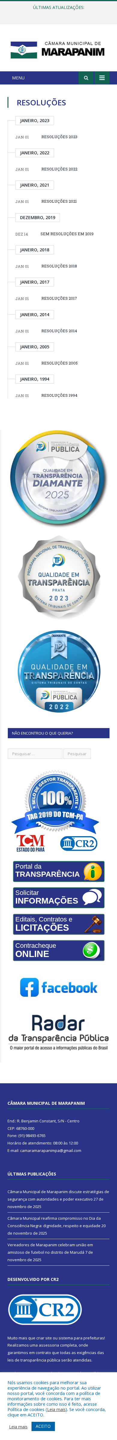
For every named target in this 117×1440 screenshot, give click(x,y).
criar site (44, 1338)
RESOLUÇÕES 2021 (59, 201)
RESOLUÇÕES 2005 (59, 363)
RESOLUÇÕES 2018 (59, 266)
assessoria (49, 1345)
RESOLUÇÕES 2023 (59, 136)
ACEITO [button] (43, 1426)
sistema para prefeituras (81, 1338)
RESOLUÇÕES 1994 (59, 395)
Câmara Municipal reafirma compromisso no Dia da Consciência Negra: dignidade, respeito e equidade (60, 13)
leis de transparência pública (34, 1360)
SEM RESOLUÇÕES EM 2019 (67, 233)
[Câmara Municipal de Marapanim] (59, 48)
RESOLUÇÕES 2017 (59, 298)
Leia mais (56, 1409)
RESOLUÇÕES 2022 (59, 169)
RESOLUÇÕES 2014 (59, 330)
